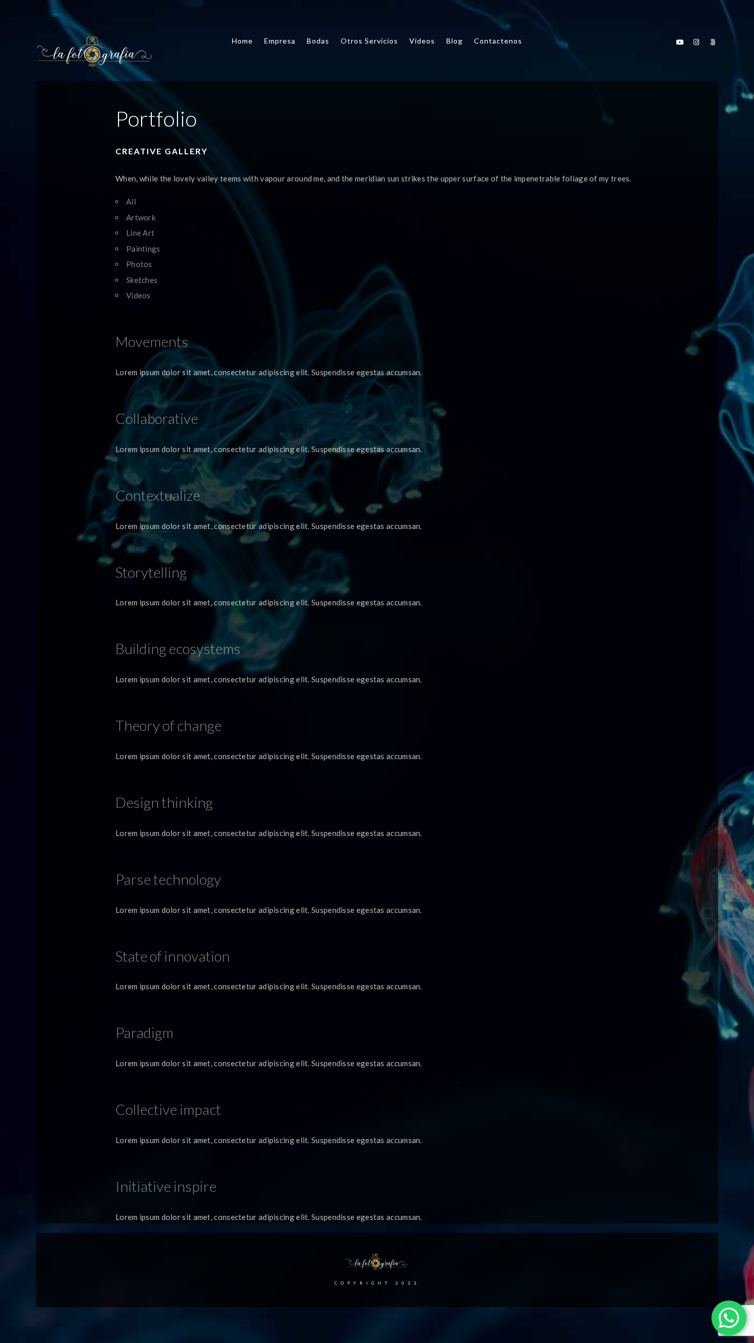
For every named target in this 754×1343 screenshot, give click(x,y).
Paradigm (144, 1032)
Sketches (141, 279)
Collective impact (168, 1109)
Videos (422, 40)
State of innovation (172, 956)
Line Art (140, 232)
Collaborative (156, 418)
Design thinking (164, 802)
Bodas (318, 40)
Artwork (140, 217)
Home (242, 40)
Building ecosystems (178, 648)
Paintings (143, 248)
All (131, 201)
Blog (454, 40)
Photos (139, 264)
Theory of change (168, 725)
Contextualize (157, 495)
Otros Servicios (369, 40)
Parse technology (168, 879)
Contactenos (498, 40)
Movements (151, 341)
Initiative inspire (165, 1186)
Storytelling (151, 572)
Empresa (279, 40)
